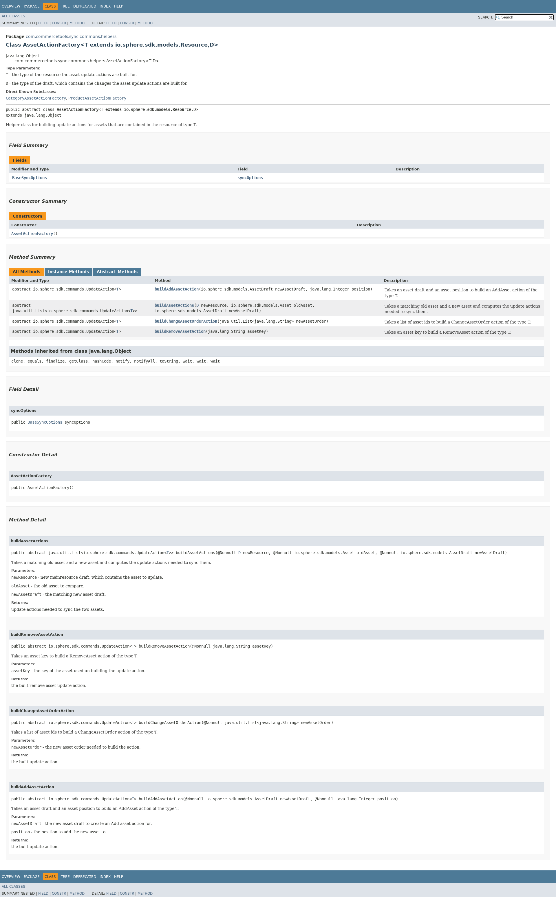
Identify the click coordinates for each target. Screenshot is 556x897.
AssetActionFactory (32, 233)
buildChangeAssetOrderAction (186, 321)
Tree (65, 6)
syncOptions (250, 177)
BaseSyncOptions (29, 177)
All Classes (13, 16)
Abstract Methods (117, 271)
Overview (11, 6)
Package (32, 6)
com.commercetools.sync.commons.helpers (71, 36)
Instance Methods (68, 271)
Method (77, 23)
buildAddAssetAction (177, 289)
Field (43, 23)
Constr (59, 23)
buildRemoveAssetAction (180, 331)
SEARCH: (485, 17)
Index (105, 6)
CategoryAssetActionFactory (36, 98)
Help (118, 6)
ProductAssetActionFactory (97, 98)
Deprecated (84, 6)
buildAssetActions (174, 305)
